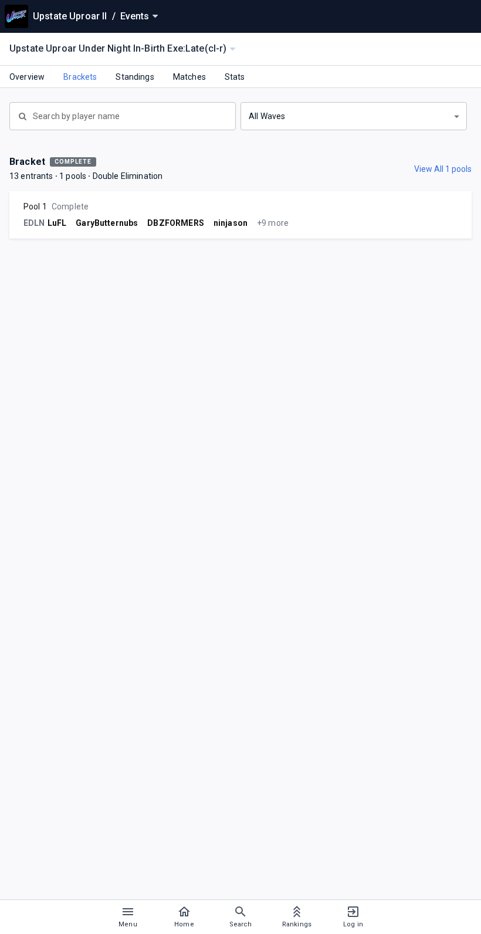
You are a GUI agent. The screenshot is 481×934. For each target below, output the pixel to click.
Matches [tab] (189, 77)
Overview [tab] (27, 77)
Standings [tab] (135, 77)
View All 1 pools (443, 169)
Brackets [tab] (80, 77)
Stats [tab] (235, 77)
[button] (353, 116)
